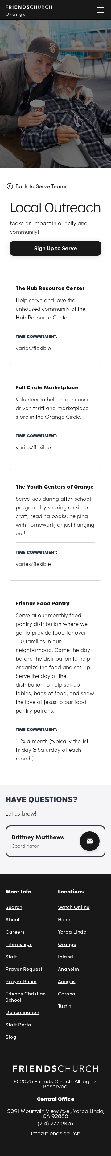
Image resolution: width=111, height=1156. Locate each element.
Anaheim (68, 968)
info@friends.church (55, 1133)
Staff (11, 956)
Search (14, 907)
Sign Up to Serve (55, 248)
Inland (65, 956)
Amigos (67, 981)
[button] (99, 9)
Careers (15, 931)
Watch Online (74, 907)
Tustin (65, 1006)
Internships (19, 944)
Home (65, 919)
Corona (67, 993)
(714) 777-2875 (55, 1123)
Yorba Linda (72, 931)
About (13, 919)
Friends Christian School (26, 996)
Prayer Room (21, 981)
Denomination (22, 1012)
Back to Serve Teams (41, 186)
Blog (11, 1037)
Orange (67, 944)
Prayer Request (24, 968)
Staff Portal (19, 1024)
